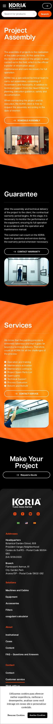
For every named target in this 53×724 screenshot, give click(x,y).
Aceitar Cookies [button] (38, 715)
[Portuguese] (18, 523)
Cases (9, 641)
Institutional (12, 634)
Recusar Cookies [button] (16, 715)
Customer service (15, 679)
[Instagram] (15, 514)
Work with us (13, 685)
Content (10, 647)
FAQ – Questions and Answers (22, 654)
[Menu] (4, 6)
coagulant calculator (17, 616)
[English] (26, 523)
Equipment (11, 596)
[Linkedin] (38, 514)
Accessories (12, 603)
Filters (9, 609)
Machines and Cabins (17, 590)
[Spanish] (35, 523)
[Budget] (47, 6)
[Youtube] (30, 514)
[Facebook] (23, 514)
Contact (10, 672)
